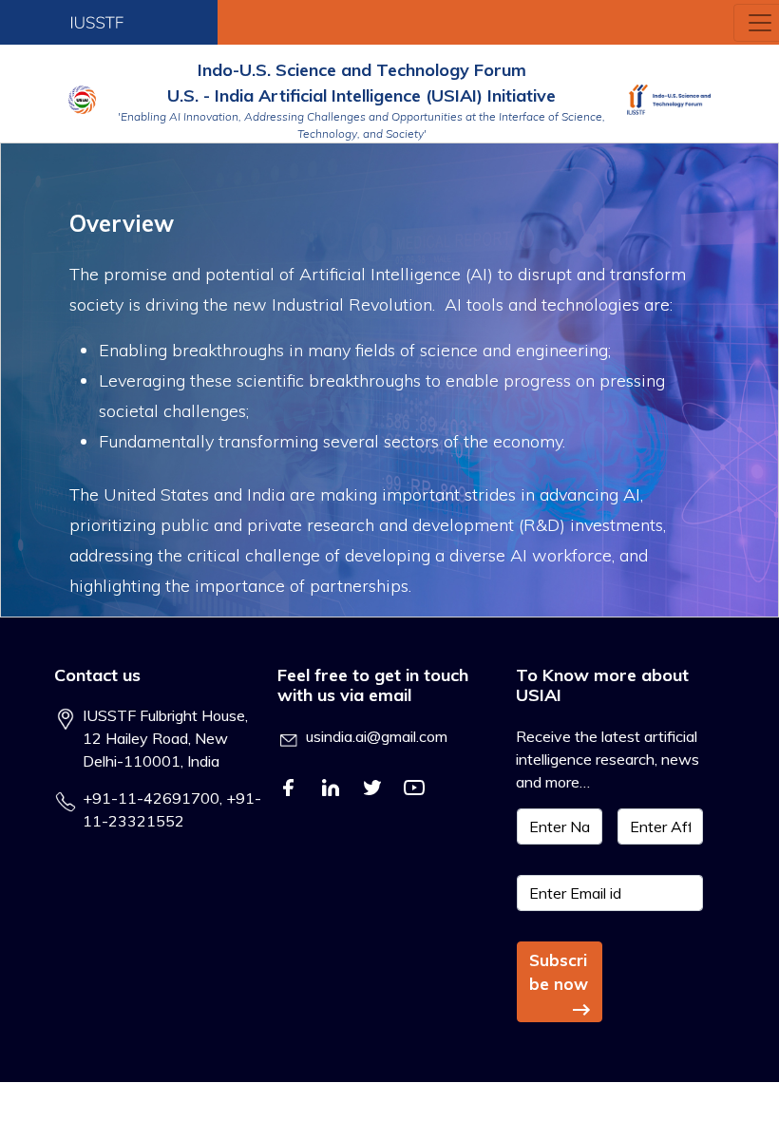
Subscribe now (558, 972)
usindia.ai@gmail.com (376, 736)
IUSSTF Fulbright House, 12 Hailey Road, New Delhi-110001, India (165, 738)
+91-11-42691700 (151, 798)
